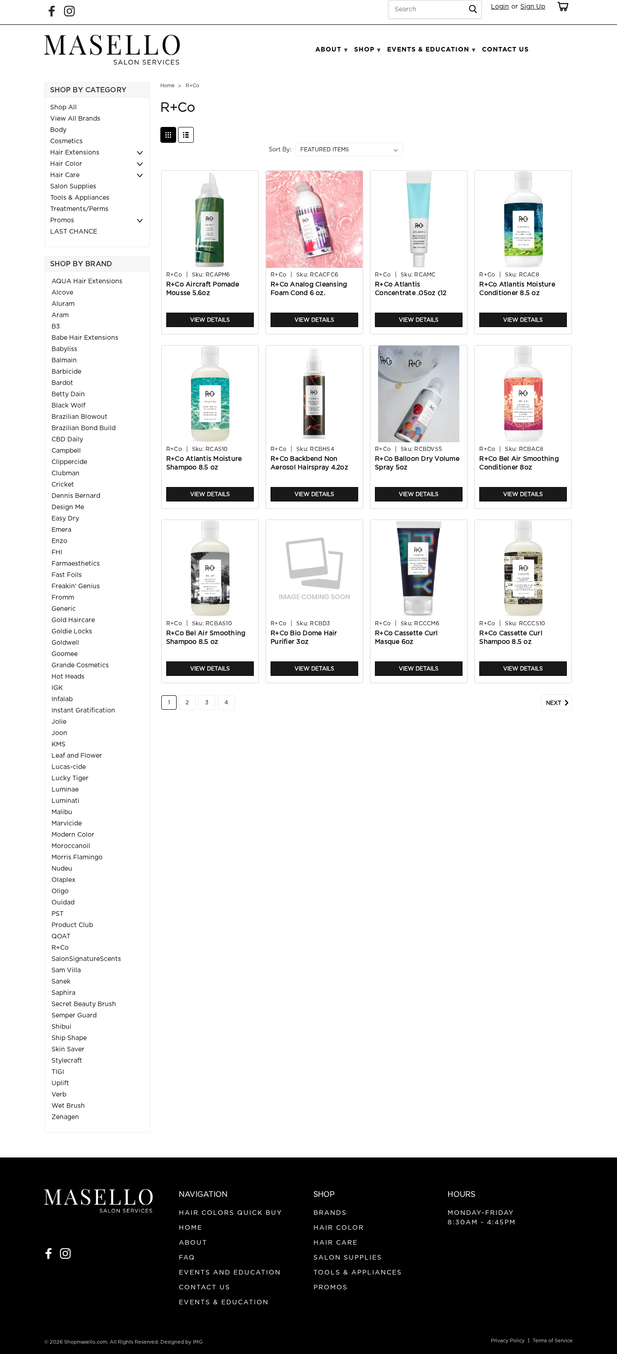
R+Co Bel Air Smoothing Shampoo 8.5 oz (206, 637)
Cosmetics (66, 141)
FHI (56, 552)
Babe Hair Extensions (84, 338)
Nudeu (61, 869)
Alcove (62, 293)
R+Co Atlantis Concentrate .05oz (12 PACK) (410, 293)
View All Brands (75, 119)
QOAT (60, 936)
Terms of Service (553, 1340)
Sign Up (532, 7)
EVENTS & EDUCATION (428, 49)
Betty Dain (68, 394)
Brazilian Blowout (79, 417)
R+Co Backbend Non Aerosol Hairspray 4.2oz (309, 463)
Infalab (62, 699)
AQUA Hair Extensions (86, 281)
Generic (63, 609)
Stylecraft (66, 1061)
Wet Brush (68, 1106)
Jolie (58, 722)
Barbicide (66, 372)
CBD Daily (67, 439)
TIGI (57, 1072)
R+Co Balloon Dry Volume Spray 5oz (417, 463)
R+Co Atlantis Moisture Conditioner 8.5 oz (517, 288)
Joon (59, 733)
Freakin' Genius (75, 586)
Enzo (59, 541)
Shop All (63, 107)
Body (58, 130)
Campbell (66, 451)
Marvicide (66, 823)
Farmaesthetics (75, 564)
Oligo (60, 891)
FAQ (187, 1258)
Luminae (65, 790)
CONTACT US (505, 49)
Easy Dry (65, 518)
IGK (57, 688)
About (193, 1243)
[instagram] (65, 1253)
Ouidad (63, 903)
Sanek (60, 982)
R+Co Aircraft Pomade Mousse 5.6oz (202, 288)
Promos (62, 220)
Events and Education (230, 1273)
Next (554, 703)
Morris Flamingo (77, 857)
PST (57, 914)
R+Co (60, 948)
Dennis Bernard (75, 496)
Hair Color (66, 164)
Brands (330, 1213)
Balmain (64, 360)
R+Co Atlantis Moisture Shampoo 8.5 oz (204, 463)
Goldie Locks (71, 631)
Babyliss (64, 349)
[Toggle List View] (186, 135)
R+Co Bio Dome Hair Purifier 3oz (304, 637)
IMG (198, 1342)
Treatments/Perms (79, 209)
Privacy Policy (508, 1340)
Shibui (61, 1027)
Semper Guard (74, 1015)
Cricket (62, 485)
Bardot (62, 383)
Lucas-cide (68, 767)
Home (167, 85)
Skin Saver (67, 1049)
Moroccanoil (70, 846)
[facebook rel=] (51, 11)
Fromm (62, 598)
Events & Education (224, 1302)
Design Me (67, 507)
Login (500, 7)
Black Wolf (68, 406)
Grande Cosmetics (80, 665)
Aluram (63, 304)
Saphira (63, 993)
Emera (61, 530)
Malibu (61, 812)
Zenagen (65, 1117)
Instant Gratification (83, 710)
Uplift (60, 1083)
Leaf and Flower (76, 756)
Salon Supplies (73, 186)
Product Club (72, 925)
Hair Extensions (74, 153)
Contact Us (204, 1287)
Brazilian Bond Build (83, 428)
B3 (55, 326)
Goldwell (65, 643)
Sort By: (280, 150)
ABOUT (328, 49)
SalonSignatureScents (86, 959)
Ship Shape (69, 1038)
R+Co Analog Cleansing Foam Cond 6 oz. (309, 288)
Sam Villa (66, 970)
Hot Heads (67, 677)
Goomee (64, 654)
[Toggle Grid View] (168, 135)
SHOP (364, 49)
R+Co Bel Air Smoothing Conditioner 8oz (519, 463)
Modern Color (72, 835)
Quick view (209, 261)
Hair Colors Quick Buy (230, 1213)
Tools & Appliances (79, 198)
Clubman (65, 473)
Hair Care (64, 175)
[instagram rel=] (69, 11)
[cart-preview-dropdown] (561, 6)
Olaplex (63, 880)
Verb (58, 1095)
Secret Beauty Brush (83, 1004)
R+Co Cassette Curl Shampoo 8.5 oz (510, 637)
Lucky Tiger (70, 778)
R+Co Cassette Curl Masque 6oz (406, 637)
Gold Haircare (73, 620)
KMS (58, 744)
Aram (60, 315)
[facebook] (48, 1253)
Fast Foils (66, 575)
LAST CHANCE (73, 232)
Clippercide (69, 462)
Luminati (65, 801)
